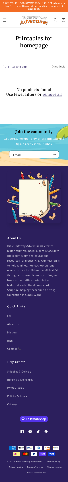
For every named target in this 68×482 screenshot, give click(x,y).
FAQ (10, 316)
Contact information (36, 472)
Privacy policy (16, 467)
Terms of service (35, 467)
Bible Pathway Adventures (29, 461)
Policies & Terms (17, 396)
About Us (13, 324)
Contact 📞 (14, 348)
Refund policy (54, 461)
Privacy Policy (15, 387)
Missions (12, 332)
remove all (52, 94)
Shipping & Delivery (19, 371)
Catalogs (12, 404)
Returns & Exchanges (20, 379)
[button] (5, 20)
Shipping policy (55, 467)
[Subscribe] (55, 154)
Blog (10, 340)
